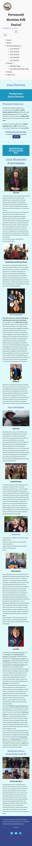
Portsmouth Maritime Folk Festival (16, 19)
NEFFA (24, 743)
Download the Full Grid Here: (16, 132)
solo (14, 652)
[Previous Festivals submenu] (21, 46)
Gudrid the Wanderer (19, 665)
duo (16, 652)
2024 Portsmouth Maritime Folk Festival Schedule (16, 134)
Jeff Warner (16, 381)
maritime (23, 659)
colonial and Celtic (18, 654)
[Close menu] (5, 35)
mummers (5, 656)
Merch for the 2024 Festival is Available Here (16, 150)
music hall (13, 656)
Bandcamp (5, 683)
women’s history (15, 659)
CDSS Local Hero (15, 739)
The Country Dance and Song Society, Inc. (14, 824)
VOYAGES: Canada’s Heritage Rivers (18, 706)
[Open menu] (16, 32)
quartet (22, 652)
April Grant (16, 428)
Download (16, 137)
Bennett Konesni (16, 571)
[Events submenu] (13, 63)
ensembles (8, 654)
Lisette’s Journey (7, 665)
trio (19, 652)
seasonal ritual (6, 661)
